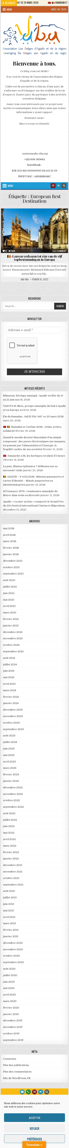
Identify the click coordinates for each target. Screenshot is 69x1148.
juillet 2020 (10, 975)
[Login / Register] (58, 185)
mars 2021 (9, 923)
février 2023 (11, 774)
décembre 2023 (13, 709)
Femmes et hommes (38, 221)
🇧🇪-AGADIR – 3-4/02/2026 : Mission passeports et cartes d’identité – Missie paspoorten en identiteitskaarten (33, 480)
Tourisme (36, 229)
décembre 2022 (13, 787)
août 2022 (9, 813)
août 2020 (9, 968)
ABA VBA (25, 279)
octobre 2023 (11, 722)
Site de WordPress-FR (16, 1078)
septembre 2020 (13, 962)
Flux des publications (16, 1065)
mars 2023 (9, 767)
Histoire (59, 221)
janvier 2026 (11, 554)
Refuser (34, 1128)
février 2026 (11, 547)
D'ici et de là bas (51, 217)
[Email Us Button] (22, 1091)
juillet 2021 (10, 897)
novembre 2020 (13, 949)
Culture (30, 217)
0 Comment (61, 251)
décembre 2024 (12, 632)
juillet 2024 (10, 664)
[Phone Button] (28, 1091)
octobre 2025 (11, 567)
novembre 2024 (13, 638)
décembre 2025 (13, 560)
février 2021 (11, 929)
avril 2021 (9, 917)
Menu (9, 9)
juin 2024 (8, 670)
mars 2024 (9, 690)
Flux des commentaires (17, 1071)
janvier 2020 (11, 1014)
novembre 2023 (13, 716)
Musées (34, 225)
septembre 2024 (13, 651)
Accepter (34, 1118)
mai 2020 (9, 988)
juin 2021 (8, 904)
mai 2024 (8, 677)
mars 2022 (9, 845)
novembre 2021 (12, 871)
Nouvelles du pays (55, 225)
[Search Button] (64, 185)
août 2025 (9, 580)
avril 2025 (9, 606)
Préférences (34, 1139)
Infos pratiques (15, 225)
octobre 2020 (11, 955)
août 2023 (9, 735)
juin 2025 (9, 593)
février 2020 (11, 1007)
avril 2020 (9, 994)
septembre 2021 (13, 884)
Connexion (9, 1058)
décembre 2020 (13, 942)
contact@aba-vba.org (35, 153)
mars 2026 (9, 541)
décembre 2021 (12, 865)
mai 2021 (8, 910)
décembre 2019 (12, 1020)
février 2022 (11, 852)
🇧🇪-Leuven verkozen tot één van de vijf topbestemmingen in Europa (34, 258)
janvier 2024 (11, 703)
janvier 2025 (11, 625)
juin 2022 (9, 826)
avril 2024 (9, 683)
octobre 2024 (11, 644)
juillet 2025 (10, 586)
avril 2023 (9, 761)
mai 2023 (8, 755)
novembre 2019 (12, 1027)
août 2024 (9, 657)
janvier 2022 (11, 858)
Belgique (15, 217)
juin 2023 (9, 748)
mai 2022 (8, 832)
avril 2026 (9, 534)
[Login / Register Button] (40, 1091)
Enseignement (14, 221)
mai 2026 (8, 528)
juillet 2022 (10, 819)
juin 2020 (9, 981)
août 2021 (9, 891)
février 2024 (11, 696)
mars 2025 (9, 612)
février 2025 (11, 619)
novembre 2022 (13, 794)
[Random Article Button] (53, 185)
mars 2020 (9, 1001)
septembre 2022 (13, 806)
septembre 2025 (13, 573)
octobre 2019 (11, 1033)
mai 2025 (8, 599)
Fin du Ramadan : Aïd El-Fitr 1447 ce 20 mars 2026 (33, 416)
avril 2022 (9, 839)
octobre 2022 (11, 800)
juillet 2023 (10, 742)
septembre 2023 (13, 729)
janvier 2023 (11, 781)
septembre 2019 (13, 1040)
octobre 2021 (11, 878)
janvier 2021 (10, 936)
